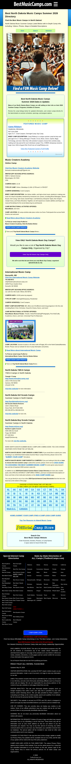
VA (38, 505)
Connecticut (39, 569)
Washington (39, 598)
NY (14, 501)
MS (26, 497)
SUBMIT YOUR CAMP (14, 457)
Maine (54, 575)
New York (39, 587)
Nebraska (39, 584)
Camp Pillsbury (15, 127)
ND (26, 501)
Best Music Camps (7, 624)
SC (62, 501)
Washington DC (31, 600)
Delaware (46, 569)
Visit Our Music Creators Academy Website (22, 168)
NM (8, 501)
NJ (62, 497)
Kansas (29, 575)
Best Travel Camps (7, 602)
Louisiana (46, 575)
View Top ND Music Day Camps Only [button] (35, 254)
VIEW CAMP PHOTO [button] (15, 321)
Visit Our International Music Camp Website (22, 277)
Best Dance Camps (7, 598)
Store (22, 30)
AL (8, 489)
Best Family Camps (7, 600)
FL (57, 489)
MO (32, 497)
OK (38, 501)
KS (38, 493)
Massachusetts (31, 580)
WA (44, 505)
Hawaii (29, 572)
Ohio (62, 587)
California (63, 564)
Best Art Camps (6, 572)
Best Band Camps (7, 575)
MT (38, 497)
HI (8, 493)
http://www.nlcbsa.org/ (14, 426)
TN (14, 505)
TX (20, 505)
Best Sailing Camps (18, 616)
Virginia (29, 598)
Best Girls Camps (7, 604)
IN (26, 493)
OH (32, 501)
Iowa (62, 572)
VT (32, 505)
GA (62, 489)
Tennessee (39, 595)
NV (50, 497)
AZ (20, 489)
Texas (45, 595)
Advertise (49, 30)
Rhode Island (56, 590)
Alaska (38, 564)
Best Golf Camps (6, 608)
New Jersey (64, 584)
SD (8, 505)
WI (57, 505)
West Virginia (47, 598)
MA (8, 497)
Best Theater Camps (19, 600)
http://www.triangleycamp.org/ (17, 378)
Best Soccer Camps (18, 580)
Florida (54, 569)
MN (20, 497)
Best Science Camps (19, 572)
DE (50, 489)
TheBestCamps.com (35, 757)
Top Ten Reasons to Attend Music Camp (35, 520)
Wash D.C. (11, 509)
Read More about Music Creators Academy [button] (23, 218)
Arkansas (54, 564)
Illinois (45, 572)
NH (56, 497)
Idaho (38, 572)
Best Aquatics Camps (19, 612)
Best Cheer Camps (7, 590)
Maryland (63, 575)
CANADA (23, 509)
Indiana (54, 572)
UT (26, 505)
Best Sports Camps (18, 587)
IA (32, 493)
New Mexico (30, 587)
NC (20, 501)
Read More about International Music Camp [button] (23, 350)
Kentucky (38, 575)
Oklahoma (30, 590)
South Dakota (31, 595)
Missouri (63, 580)
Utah (53, 595)
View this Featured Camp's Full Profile (35, 149)
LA (50, 493)
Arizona (46, 564)
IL (20, 493)
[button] (35, 228)
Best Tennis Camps (18, 598)
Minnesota (47, 580)
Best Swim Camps (18, 590)
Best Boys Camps (7, 587)
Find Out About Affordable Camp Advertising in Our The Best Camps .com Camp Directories (35, 638)
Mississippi (55, 580)
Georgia (63, 569)
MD (62, 493)
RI (57, 501)
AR (26, 489)
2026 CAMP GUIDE (43, 475)
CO (38, 489)
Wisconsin (55, 598)
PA (50, 501)
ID (14, 493)
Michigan (38, 580)
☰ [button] (55, 4)
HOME (12, 515)
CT (44, 489)
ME (56, 493)
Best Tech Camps (18, 595)
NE (44, 497)
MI (14, 497)
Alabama (29, 564)
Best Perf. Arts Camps (19, 569)
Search (35, 30)
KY (44, 493)
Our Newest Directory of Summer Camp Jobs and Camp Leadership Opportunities (35, 643)
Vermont (63, 595)
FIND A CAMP (39, 515)
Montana (29, 584)
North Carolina (48, 587)
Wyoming (63, 598)
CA (32, 489)
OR (44, 501)
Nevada (46, 584)
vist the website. (20, 441)
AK (14, 489)
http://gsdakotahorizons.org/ (16, 401)
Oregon (38, 590)
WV (50, 505)
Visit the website (11, 389)
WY (62, 505)
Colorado (29, 569)
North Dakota (56, 587)
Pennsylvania (47, 590)
